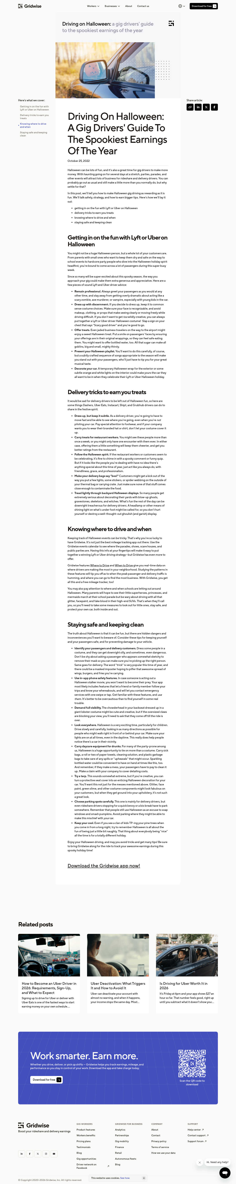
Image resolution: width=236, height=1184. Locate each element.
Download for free (202, 6)
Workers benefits (86, 1135)
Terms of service (160, 1147)
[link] (128, 6)
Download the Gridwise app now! (104, 865)
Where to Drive (99, 565)
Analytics (120, 1129)
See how (124, 1178)
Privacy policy (158, 1141)
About (128, 6)
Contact (155, 1135)
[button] (93, 6)
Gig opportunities (86, 1158)
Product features (86, 1129)
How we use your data (163, 1152)
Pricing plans (84, 1141)
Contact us (143, 6)
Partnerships (122, 1135)
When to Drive (124, 565)
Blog (79, 1152)
